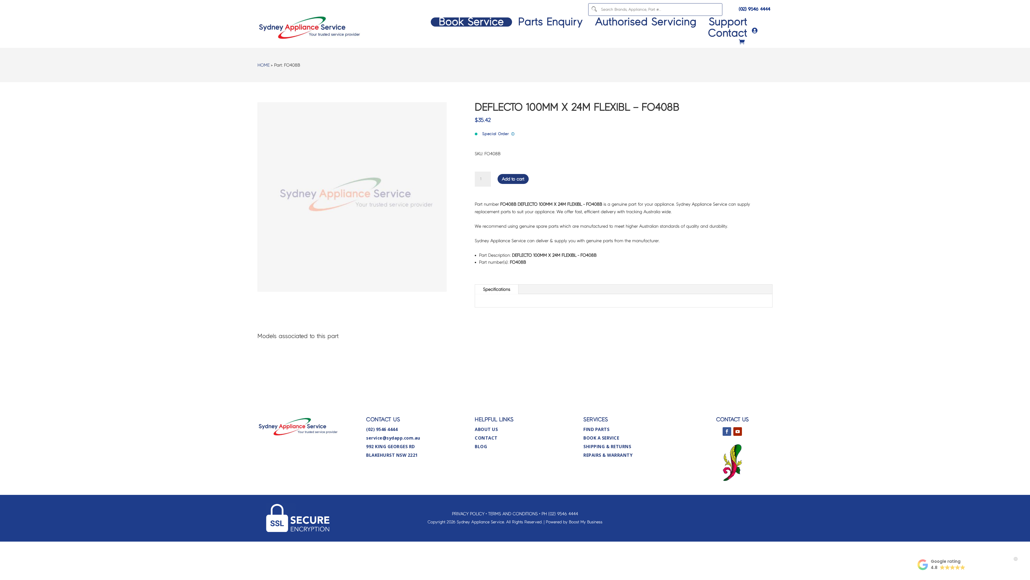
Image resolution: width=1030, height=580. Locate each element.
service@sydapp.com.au (393, 438)
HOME (264, 65)
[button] (941, 564)
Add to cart (513, 179)
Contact (727, 33)
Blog (481, 447)
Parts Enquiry (550, 22)
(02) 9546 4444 (754, 9)
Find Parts (596, 429)
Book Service (471, 22)
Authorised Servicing (646, 22)
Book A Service (601, 438)
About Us (486, 429)
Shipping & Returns (607, 447)
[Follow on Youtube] (737, 431)
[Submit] (594, 9)
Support (728, 22)
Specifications (496, 289)
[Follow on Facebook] (727, 431)
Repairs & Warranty (607, 455)
